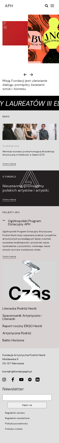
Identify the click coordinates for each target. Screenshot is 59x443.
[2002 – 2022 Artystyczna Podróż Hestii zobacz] (14, 33)
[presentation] (25, 74)
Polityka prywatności (16, 423)
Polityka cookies (14, 428)
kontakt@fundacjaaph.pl (17, 371)
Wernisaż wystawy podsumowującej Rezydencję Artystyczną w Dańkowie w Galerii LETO (28, 153)
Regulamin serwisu (15, 412)
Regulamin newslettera (17, 418)
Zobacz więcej (9, 164)
